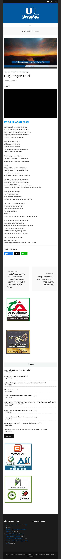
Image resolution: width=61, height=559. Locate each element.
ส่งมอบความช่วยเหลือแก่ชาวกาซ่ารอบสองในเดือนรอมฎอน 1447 (23, 423)
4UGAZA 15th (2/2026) (11, 389)
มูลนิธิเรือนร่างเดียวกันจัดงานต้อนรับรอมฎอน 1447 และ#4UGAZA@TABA (26, 429)
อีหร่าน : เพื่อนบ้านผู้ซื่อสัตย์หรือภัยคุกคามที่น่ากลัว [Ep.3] (21, 395)
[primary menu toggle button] (30, 25)
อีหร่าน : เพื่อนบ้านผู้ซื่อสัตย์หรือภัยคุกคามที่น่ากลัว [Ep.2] (21, 410)
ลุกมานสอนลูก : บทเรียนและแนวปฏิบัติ (16, 524)
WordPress (30, 556)
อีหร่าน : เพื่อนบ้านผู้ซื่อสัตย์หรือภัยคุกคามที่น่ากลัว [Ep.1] (21, 416)
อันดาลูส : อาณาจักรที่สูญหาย (14, 538)
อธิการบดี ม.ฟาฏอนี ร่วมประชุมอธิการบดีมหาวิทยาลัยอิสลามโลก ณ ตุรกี (25, 383)
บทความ (7, 71)
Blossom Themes (44, 554)
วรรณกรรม (14, 71)
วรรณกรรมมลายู (23, 71)
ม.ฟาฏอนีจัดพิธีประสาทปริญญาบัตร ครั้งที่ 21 (17, 370)
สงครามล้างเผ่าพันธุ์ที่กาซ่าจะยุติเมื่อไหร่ (16, 376)
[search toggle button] (55, 1)
